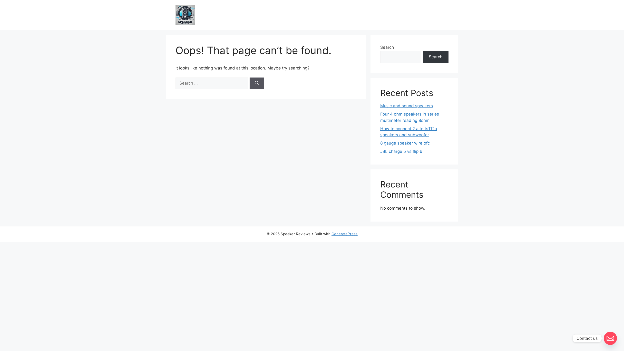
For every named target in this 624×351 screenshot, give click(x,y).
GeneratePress (345, 234)
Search (387, 47)
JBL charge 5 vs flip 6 (401, 151)
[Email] (610, 338)
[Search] (257, 83)
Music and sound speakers (406, 105)
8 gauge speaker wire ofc (405, 143)
